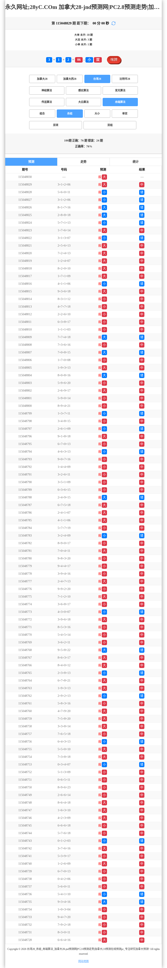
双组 (110, 125)
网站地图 (83, 961)
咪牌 (113, 59)
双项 (55, 125)
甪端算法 (120, 102)
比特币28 (125, 78)
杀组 (69, 113)
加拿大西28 (69, 78)
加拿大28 (42, 78)
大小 (97, 113)
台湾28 (97, 78)
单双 (124, 113)
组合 (42, 113)
